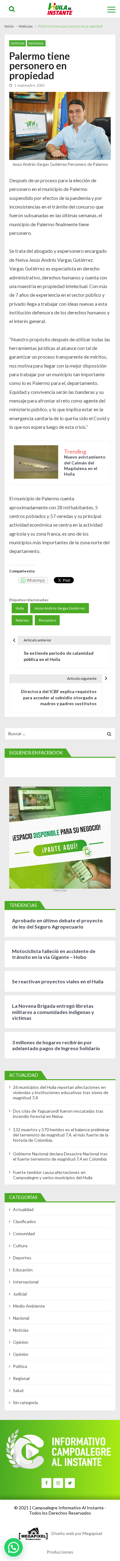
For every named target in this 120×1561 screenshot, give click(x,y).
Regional (36, 43)
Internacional (25, 1281)
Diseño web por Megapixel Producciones (74, 1543)
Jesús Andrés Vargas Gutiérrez (59, 608)
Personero (47, 620)
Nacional (21, 1318)
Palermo (22, 620)
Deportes (22, 1257)
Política (20, 1366)
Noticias (17, 43)
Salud (18, 1390)
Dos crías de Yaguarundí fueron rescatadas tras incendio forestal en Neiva (58, 1113)
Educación (23, 1269)
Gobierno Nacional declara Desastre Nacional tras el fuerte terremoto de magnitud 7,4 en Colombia (60, 1156)
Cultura (20, 1245)
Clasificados (24, 1221)
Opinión (20, 1354)
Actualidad (23, 1209)
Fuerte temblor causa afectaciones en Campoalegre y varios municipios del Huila (52, 1175)
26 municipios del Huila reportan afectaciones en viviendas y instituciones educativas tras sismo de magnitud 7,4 (60, 1092)
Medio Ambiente (29, 1306)
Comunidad (24, 1233)
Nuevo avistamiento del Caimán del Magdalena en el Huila (85, 465)
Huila (20, 608)
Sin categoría (25, 1402)
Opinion (20, 1342)
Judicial (20, 1293)
